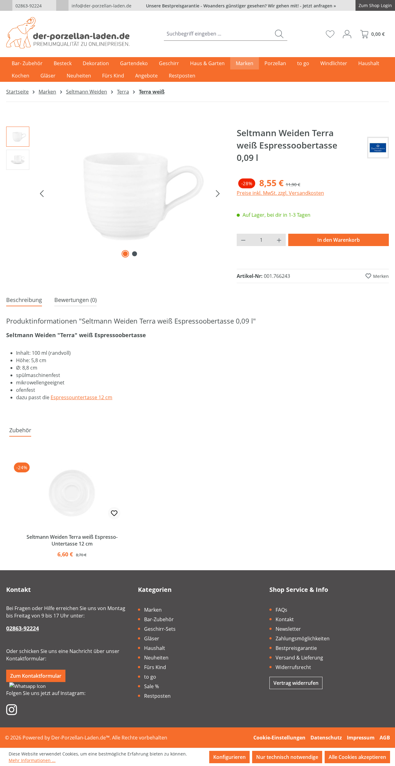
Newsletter (288, 629)
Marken (153, 609)
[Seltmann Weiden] (378, 147)
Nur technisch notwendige (287, 757)
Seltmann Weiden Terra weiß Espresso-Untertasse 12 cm (72, 540)
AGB (385, 737)
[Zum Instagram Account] (11, 709)
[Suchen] (279, 34)
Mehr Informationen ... (32, 760)
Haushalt (154, 648)
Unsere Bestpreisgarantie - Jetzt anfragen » (241, 6)
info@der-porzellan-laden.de (101, 6)
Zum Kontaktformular (35, 675)
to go (150, 676)
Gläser (151, 638)
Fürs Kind (155, 667)
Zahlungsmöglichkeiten (303, 638)
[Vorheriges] (41, 193)
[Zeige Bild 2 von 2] (134, 253)
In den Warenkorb (338, 239)
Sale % (151, 686)
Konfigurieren (229, 757)
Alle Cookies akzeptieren (357, 757)
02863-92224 (28, 6)
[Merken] (114, 513)
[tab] (24, 300)
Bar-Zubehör (159, 619)
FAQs (281, 609)
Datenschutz (326, 737)
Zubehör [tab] (20, 430)
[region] (115, 193)
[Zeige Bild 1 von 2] (125, 253)
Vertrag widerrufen (295, 683)
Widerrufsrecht (293, 667)
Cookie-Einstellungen (279, 737)
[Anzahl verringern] (243, 240)
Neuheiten (156, 657)
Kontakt (285, 619)
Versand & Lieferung (299, 657)
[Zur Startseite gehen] (68, 32)
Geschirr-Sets (160, 629)
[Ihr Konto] (347, 34)
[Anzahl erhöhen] (279, 240)
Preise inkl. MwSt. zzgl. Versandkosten (280, 193)
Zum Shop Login (375, 5)
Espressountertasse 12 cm (81, 397)
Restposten (157, 696)
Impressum (361, 737)
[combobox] (217, 34)
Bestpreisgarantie (296, 648)
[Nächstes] (218, 193)
